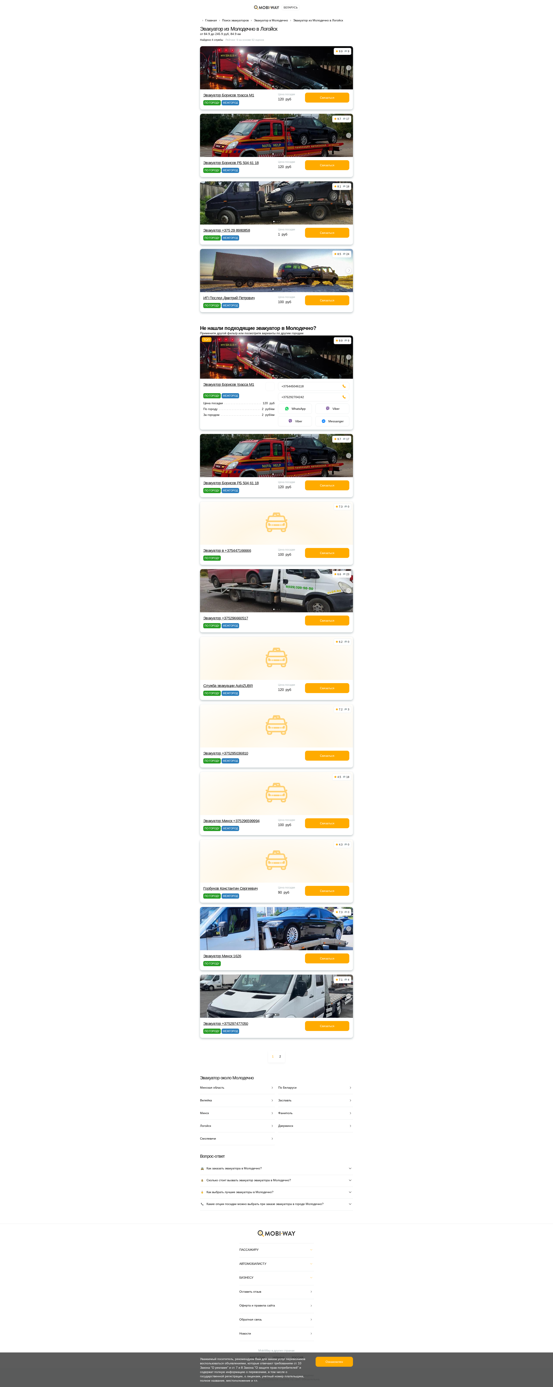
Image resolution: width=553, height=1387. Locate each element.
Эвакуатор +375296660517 (225, 618)
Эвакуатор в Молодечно (271, 20)
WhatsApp (299, 408)
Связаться (327, 97)
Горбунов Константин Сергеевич (230, 888)
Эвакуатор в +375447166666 (227, 550)
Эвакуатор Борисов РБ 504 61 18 (231, 163)
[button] (273, 86)
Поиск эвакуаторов (235, 20)
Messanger (336, 421)
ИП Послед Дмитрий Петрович (228, 298)
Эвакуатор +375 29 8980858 (226, 230)
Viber (336, 408)
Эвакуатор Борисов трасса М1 (228, 95)
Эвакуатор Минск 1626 (222, 956)
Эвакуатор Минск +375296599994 (231, 821)
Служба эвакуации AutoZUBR (228, 686)
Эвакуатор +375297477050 (225, 1023)
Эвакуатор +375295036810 (225, 753)
